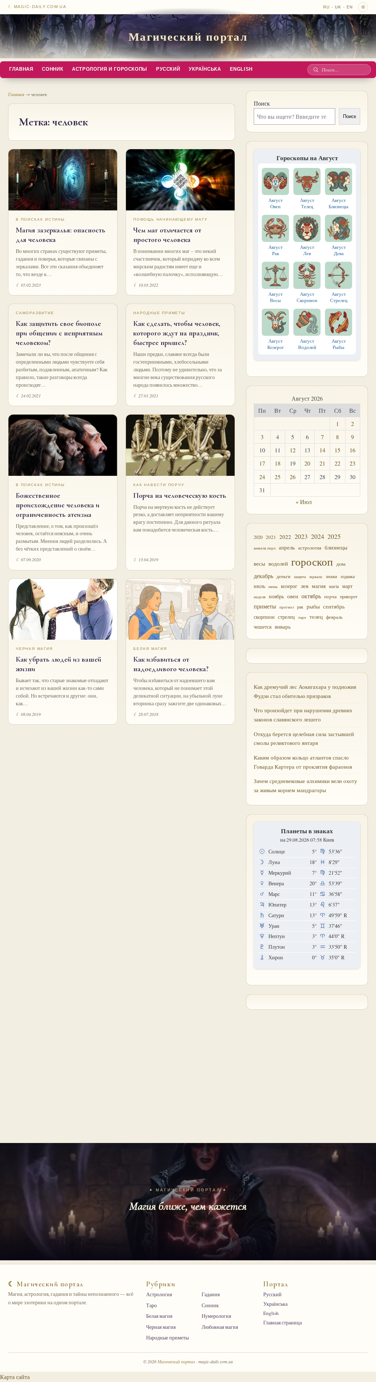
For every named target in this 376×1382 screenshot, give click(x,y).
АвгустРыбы (339, 344)
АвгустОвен (275, 203)
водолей (278, 563)
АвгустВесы (275, 297)
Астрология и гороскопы (109, 69)
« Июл (304, 502)
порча (330, 596)
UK (338, 7)
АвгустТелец (307, 203)
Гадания (211, 1294)
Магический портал (188, 36)
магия (319, 585)
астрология (309, 547)
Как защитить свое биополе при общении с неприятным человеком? (59, 333)
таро (302, 617)
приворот (348, 596)
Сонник (52, 69)
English (241, 69)
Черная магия (34, 649)
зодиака (347, 576)
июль (259, 585)
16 (352, 450)
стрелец (286, 616)
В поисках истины (40, 219)
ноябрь (276, 596)
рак (300, 607)
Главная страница (282, 1322)
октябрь (311, 596)
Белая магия (150, 649)
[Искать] (315, 69)
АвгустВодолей (307, 344)
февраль (334, 617)
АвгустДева (339, 250)
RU (326, 7)
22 (337, 463)
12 (293, 450)
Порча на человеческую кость (179, 495)
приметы (265, 606)
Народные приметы (159, 313)
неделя (259, 596)
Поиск (262, 103)
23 (352, 463)
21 (322, 463)
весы (259, 563)
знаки (331, 576)
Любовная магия (220, 1327)
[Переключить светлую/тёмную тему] (363, 7)
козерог (289, 586)
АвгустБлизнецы (338, 203)
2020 (258, 537)
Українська (205, 69)
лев (304, 585)
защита (300, 576)
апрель (287, 547)
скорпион (264, 616)
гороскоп (312, 561)
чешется (262, 626)
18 (278, 463)
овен (292, 596)
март (347, 585)
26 (293, 477)
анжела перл (264, 548)
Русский (168, 69)
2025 (334, 536)
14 (322, 450)
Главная (21, 69)
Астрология (159, 1294)
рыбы (313, 606)
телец (316, 616)
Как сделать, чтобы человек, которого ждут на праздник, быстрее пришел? (176, 333)
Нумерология (216, 1316)
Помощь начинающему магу (170, 219)
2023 (301, 536)
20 (307, 463)
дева (341, 564)
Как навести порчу (158, 485)
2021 (271, 537)
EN (350, 7)
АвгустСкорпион (307, 297)
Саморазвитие (35, 313)
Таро (151, 1305)
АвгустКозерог (275, 344)
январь (283, 626)
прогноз (286, 607)
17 (262, 463)
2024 (317, 536)
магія (334, 586)
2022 (285, 536)
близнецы (336, 547)
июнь (273, 586)
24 (262, 477)
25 (278, 477)
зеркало (315, 576)
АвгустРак (275, 250)
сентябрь (334, 606)
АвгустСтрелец (338, 297)
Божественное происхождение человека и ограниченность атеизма (58, 505)
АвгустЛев (307, 250)
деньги (283, 576)
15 (337, 450)
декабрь (263, 576)
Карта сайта (15, 1377)
